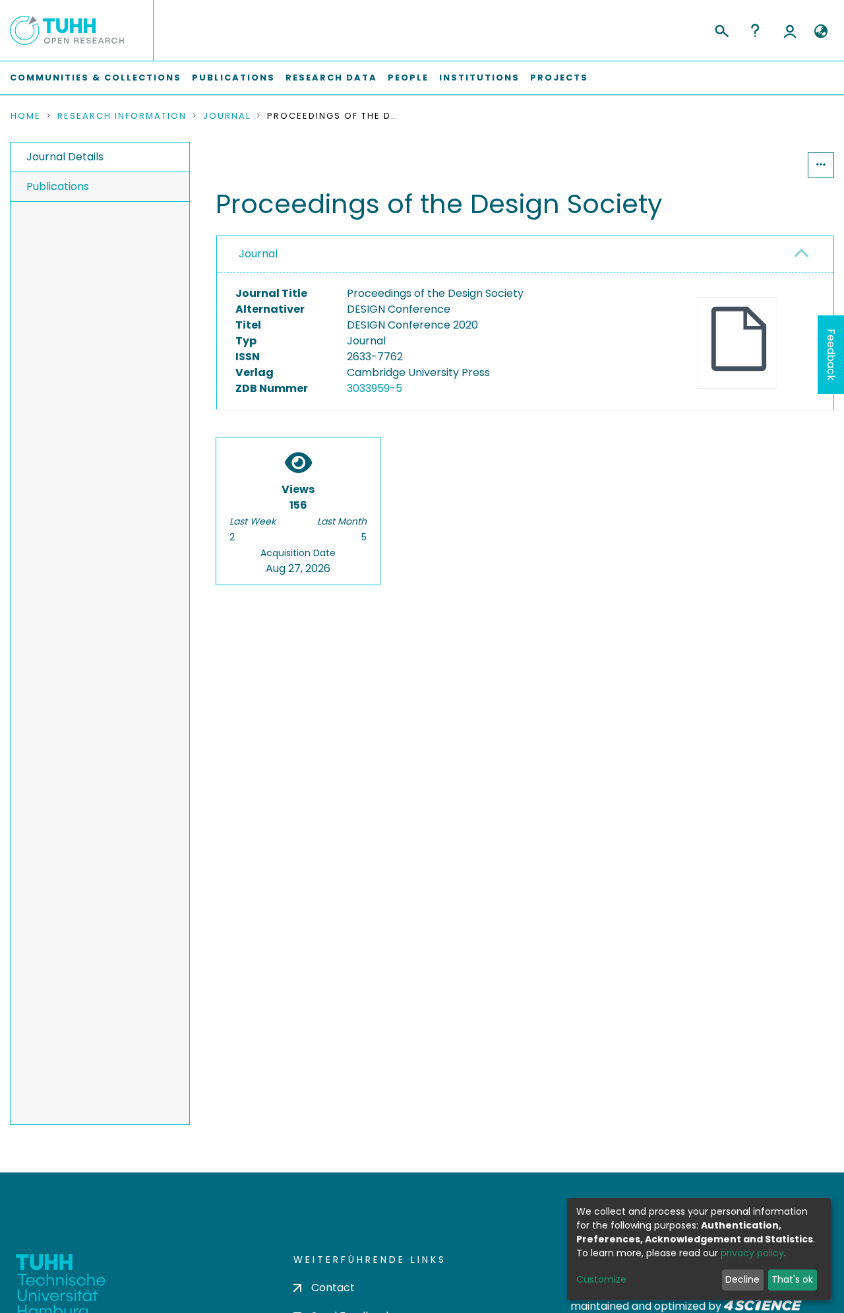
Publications (233, 77)
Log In (790, 30)
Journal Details (65, 156)
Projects (559, 77)
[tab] (525, 254)
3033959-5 (374, 388)
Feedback (831, 355)
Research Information (122, 116)
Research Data (331, 77)
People (408, 77)
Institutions (479, 77)
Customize (601, 1279)
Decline (742, 1279)
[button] (820, 32)
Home (26, 116)
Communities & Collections (95, 77)
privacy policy (752, 1253)
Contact (333, 1287)
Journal (227, 116)
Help (755, 30)
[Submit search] (721, 29)
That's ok (792, 1279)
